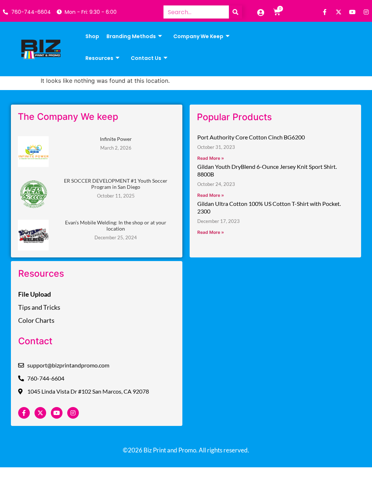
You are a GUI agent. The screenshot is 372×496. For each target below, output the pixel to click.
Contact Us (146, 58)
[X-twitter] (338, 12)
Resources (99, 58)
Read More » (210, 158)
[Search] (235, 12)
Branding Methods (131, 36)
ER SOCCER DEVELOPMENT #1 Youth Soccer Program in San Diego (115, 184)
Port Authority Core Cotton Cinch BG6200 (251, 137)
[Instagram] (366, 12)
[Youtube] (352, 12)
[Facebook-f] (325, 12)
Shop (92, 36)
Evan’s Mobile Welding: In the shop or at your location (115, 225)
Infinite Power (116, 139)
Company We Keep (198, 36)
